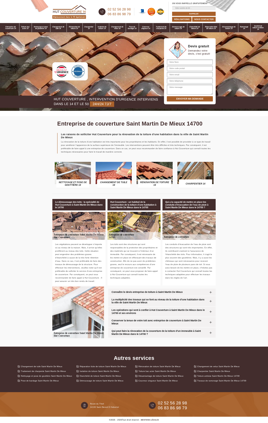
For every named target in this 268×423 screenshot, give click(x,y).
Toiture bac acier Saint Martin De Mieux (157, 371)
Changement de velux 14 (117, 27)
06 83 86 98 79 (119, 14)
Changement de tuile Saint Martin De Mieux (41, 366)
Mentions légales (150, 420)
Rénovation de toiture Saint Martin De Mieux (159, 366)
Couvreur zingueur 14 (145, 27)
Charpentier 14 (88, 27)
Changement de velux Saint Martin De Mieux (218, 366)
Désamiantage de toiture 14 (229, 27)
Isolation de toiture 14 (102, 27)
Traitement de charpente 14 (161, 27)
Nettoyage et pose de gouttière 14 (41, 27)
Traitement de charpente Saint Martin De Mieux (43, 371)
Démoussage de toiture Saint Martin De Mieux (102, 381)
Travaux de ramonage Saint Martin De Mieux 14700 (221, 381)
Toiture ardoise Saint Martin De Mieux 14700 (218, 376)
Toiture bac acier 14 (25, 27)
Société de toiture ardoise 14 (258, 27)
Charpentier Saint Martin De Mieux (213, 371)
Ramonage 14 (244, 27)
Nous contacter (204, 19)
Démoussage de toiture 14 (178, 27)
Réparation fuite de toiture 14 (211, 27)
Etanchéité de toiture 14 (194, 27)
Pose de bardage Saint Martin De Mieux (40, 381)
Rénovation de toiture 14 (74, 27)
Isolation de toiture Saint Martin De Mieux (99, 371)
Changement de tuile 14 (58, 27)
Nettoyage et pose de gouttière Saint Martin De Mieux (46, 376)
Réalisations (181, 19)
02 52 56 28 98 (119, 9)
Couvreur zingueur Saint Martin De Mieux (158, 381)
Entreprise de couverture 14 (10, 27)
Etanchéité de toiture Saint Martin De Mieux (100, 376)
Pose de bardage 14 (132, 27)
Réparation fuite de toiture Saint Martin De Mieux (103, 366)
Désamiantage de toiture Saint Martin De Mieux (161, 376)
